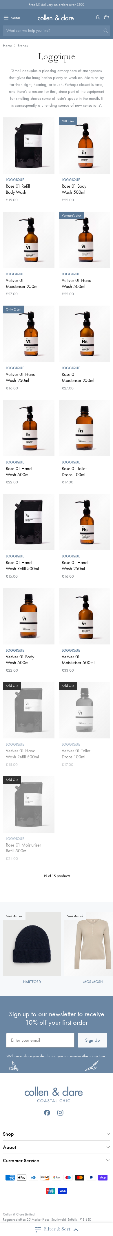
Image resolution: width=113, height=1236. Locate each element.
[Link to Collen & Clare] (53, 1095)
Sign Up (92, 1040)
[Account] (97, 17)
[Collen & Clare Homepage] (57, 17)
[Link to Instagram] (60, 1113)
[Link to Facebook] (47, 1113)
